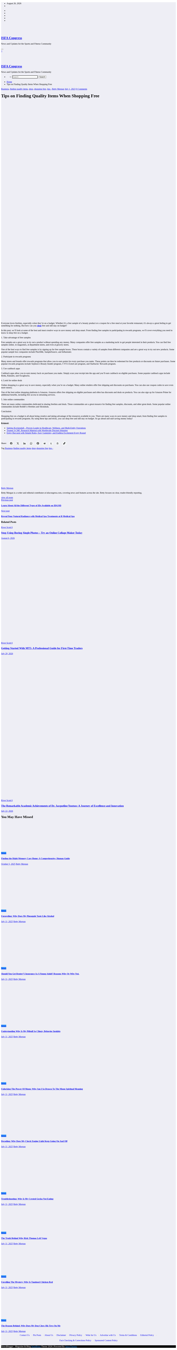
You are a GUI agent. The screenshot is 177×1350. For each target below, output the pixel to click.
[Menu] (2, 49)
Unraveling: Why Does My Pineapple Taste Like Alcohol (27, 916)
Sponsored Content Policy (106, 1340)
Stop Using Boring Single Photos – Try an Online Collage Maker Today (41, 532)
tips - (49, 89)
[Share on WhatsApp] (31, 443)
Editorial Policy (147, 1335)
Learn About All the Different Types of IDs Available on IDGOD (31, 505)
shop (31, 89)
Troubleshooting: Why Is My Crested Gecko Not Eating (27, 1199)
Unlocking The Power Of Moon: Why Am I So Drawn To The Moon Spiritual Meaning (42, 1089)
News (3, 853)
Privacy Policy (75, 1335)
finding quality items (19, 89)
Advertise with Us (108, 1335)
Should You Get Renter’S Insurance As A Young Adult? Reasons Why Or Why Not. (40, 974)
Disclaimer (61, 1335)
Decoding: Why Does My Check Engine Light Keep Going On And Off (34, 1141)
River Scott (6, 527)
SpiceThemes (71, 1346)
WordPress (36, 1346)
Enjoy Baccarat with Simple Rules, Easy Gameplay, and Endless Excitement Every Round (46, 433)
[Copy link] (64, 443)
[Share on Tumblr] (51, 443)
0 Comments (81, 89)
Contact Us (25, 1335)
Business (5, 89)
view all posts (7, 497)
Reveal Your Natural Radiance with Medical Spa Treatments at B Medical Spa (38, 516)
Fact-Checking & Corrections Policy (75, 1340)
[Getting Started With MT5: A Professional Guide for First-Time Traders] (75, 638)
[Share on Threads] (57, 443)
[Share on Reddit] (44, 443)
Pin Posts (37, 1335)
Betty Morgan (58, 89)
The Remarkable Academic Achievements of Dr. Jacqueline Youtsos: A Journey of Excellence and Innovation (62, 805)
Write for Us (91, 1335)
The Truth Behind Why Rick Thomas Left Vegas (24, 1238)
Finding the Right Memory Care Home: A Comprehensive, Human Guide (35, 858)
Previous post (7, 500)
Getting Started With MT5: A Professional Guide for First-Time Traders (42, 648)
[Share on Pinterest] (37, 443)
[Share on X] (17, 443)
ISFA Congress (11, 38)
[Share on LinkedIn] (24, 443)
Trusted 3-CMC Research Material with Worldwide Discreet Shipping (37, 430)
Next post (5, 511)
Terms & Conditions (128, 1335)
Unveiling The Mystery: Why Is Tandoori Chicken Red (27, 1282)
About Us (49, 1335)
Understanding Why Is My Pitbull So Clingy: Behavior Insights (30, 1031)
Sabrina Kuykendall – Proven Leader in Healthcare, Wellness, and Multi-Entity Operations (46, 428)
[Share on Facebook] (11, 443)
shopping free (40, 89)
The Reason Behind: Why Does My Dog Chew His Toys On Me (30, 1326)
